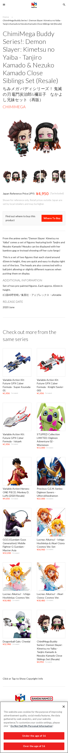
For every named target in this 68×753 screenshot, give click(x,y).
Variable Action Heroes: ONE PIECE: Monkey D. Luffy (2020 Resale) (16, 492)
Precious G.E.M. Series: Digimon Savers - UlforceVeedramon (50, 492)
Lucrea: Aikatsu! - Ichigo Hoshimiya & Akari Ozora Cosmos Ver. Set (51, 543)
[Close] (64, 707)
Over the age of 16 (34, 746)
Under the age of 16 (34, 735)
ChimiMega (14, 106)
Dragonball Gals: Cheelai (16, 641)
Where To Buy (52, 218)
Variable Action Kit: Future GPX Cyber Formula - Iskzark (14, 438)
